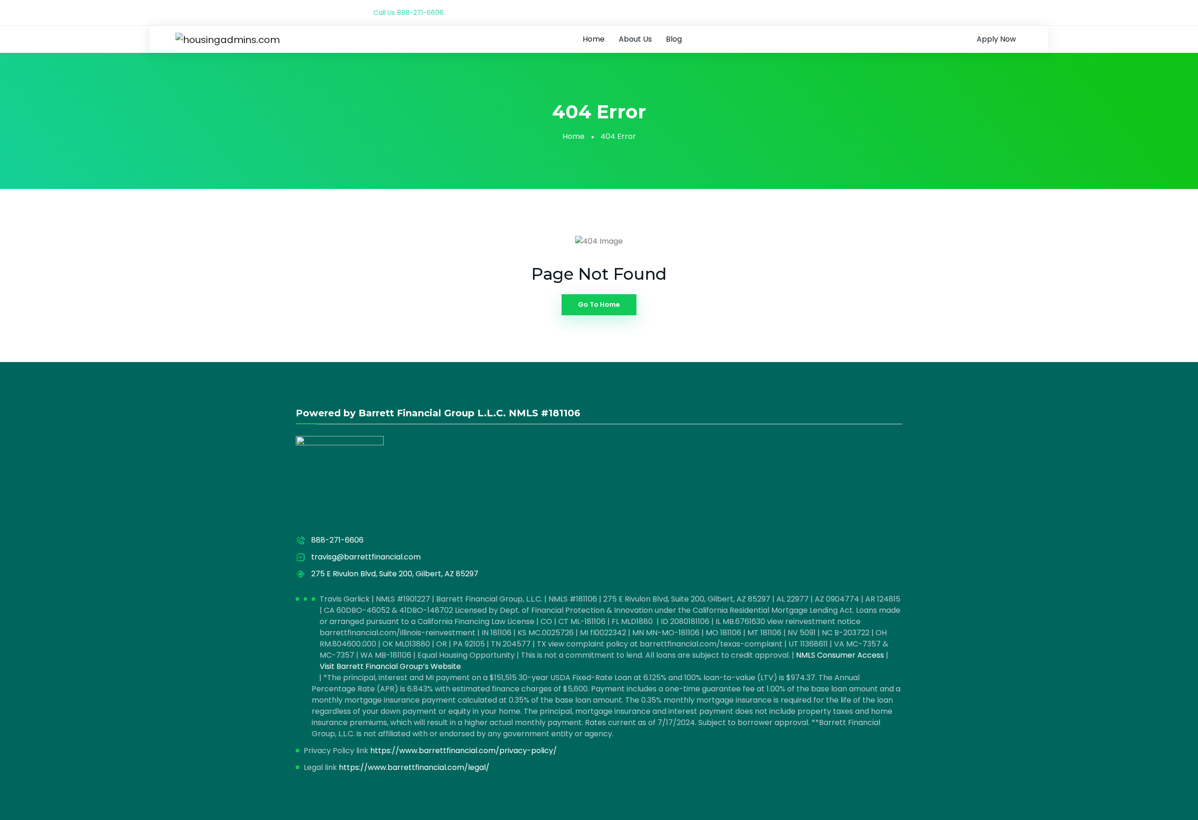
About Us (635, 39)
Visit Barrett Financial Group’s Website (390, 666)
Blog (674, 39)
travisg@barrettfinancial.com (366, 557)
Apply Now (996, 39)
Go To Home (599, 304)
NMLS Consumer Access (840, 655)
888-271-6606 (420, 12)
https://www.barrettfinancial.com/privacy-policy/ (463, 750)
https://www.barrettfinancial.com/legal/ (414, 767)
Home (594, 39)
